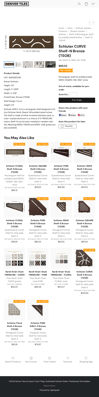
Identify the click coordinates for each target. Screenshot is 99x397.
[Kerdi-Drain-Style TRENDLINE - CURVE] (14, 258)
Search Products (13, 361)
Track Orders (49, 361)
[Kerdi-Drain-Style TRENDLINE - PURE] (37, 258)
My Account (31, 361)
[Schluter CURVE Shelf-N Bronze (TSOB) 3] (39, 64)
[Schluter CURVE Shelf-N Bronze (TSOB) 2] (28, 64)
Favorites (67, 361)
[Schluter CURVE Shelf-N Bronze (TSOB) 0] (9, 64)
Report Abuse (49, 386)
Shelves (62, 34)
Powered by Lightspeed (49, 390)
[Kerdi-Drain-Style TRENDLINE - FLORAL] (61, 258)
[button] (16, 3)
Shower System (77, 31)
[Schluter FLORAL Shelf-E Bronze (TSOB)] (14, 206)
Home (61, 28)
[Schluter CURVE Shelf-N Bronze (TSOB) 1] (18, 64)
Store (69, 28)
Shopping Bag (86, 361)
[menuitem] (89, 22)
